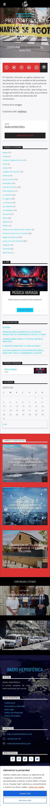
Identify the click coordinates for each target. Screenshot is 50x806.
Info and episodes (25, 310)
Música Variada (10, 369)
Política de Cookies (12, 716)
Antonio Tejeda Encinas (13, 160)
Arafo (5, 164)
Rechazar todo (25, 800)
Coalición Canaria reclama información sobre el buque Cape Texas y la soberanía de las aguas (23, 351)
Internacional (8, 191)
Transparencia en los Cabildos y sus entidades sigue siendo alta (25, 596)
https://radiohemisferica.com (19, 734)
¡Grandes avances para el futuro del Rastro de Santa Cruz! (23, 340)
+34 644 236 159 (14, 739)
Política (22, 112)
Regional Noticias (25, 16)
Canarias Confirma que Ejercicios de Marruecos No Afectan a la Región (25, 462)
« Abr (5, 424)
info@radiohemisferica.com (19, 743)
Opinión (6, 222)
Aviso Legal (9, 709)
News (5, 218)
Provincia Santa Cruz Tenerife (15, 233)
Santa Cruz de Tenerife (12, 241)
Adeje (5, 152)
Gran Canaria (8, 179)
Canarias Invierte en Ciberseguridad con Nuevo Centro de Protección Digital (25, 505)
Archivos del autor (25, 135)
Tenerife (6, 249)
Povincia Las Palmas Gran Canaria (17, 229)
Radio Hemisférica (25, 669)
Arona (5, 168)
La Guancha (8, 195)
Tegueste (6, 245)
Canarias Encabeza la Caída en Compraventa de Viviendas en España (25, 548)
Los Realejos (8, 210)
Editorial (6, 175)
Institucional (9, 703)
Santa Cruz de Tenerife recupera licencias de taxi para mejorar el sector (25, 631)
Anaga (5, 156)
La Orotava (7, 202)
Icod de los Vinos (10, 187)
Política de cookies (36, 787)
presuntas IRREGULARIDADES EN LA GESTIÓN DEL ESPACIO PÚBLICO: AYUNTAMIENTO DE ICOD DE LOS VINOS (24, 333)
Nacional (6, 214)
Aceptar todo (25, 793)
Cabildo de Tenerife (11, 171)
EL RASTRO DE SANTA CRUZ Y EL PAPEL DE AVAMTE (22, 346)
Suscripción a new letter (14, 706)
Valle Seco (7, 252)
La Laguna (7, 198)
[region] (25, 786)
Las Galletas (8, 206)
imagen (18, 104)
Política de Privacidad (13, 712)
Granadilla (7, 183)
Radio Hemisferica (30, 47)
